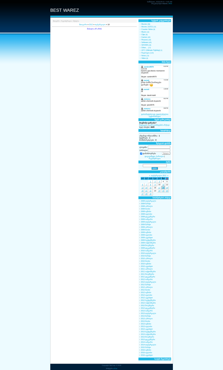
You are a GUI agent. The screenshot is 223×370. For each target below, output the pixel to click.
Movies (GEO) (147, 27)
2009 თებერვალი (148, 222)
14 (146, 188)
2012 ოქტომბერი (148, 303)
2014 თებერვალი (148, 345)
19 (167, 188)
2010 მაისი (145, 261)
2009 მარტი (146, 224)
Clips (143, 34)
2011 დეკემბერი (148, 277)
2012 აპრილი (147, 287)
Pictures (144, 40)
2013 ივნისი (146, 324)
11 (163, 185)
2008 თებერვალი (148, 201)
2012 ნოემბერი (147, 305)
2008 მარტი (146, 204)
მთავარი (56, 21)
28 (146, 194)
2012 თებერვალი (148, 282)
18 (163, 188)
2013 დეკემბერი (148, 339)
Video (143, 58)
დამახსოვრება (149, 154)
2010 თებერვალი (148, 253)
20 (142, 191)
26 (167, 191)
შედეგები (143, 125)
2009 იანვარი (147, 219)
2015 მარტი (146, 347)
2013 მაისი (145, 321)
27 (142, 194)
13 (142, 188)
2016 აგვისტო (147, 355)
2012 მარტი (146, 285)
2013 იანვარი (147, 311)
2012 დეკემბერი (148, 308)
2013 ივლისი (146, 326)
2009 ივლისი (146, 235)
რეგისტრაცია (66, 21)
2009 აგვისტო (147, 237)
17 (159, 188)
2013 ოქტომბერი (148, 334)
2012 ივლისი (146, 295)
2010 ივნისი (146, 264)
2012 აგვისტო (147, 298)
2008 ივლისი (146, 214)
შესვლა (76, 21)
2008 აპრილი (147, 206)
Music (143, 32)
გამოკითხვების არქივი (159, 125)
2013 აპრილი (147, 319)
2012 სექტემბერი (148, 300)
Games (144, 37)
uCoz (115, 368)
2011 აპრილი (147, 269)
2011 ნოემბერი (147, 274)
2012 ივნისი (146, 292)
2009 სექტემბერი (148, 240)
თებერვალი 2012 (158, 175)
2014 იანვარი (147, 342)
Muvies (144, 24)
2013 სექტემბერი (148, 332)
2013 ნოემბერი (147, 337)
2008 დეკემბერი (148, 217)
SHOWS (144, 45)
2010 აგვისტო (147, 266)
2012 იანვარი (147, 279)
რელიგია (145, 53)
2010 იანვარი (147, 251)
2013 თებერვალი (148, 313)
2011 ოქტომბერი (148, 271)
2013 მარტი (146, 316)
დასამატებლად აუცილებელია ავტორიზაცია (154, 115)
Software (144, 42)
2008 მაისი (145, 209)
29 (150, 194)
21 (146, 191)
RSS (170, 3)
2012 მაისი (145, 290)
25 (163, 191)
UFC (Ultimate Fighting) (150, 50)
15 (150, 188)
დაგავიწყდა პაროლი (154, 156)
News (143, 56)
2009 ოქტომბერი (148, 243)
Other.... (144, 48)
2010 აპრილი (147, 258)
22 (150, 191)
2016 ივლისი (146, 353)
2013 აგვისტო (147, 329)
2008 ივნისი (146, 211)
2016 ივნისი (146, 350)
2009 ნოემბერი (147, 245)
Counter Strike (147, 29)
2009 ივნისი (146, 232)
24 (159, 191)
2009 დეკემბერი (148, 248)
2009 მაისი (145, 230)
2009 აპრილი (147, 227)
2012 (91, 24)
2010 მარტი (146, 256)
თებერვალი (100, 24)
